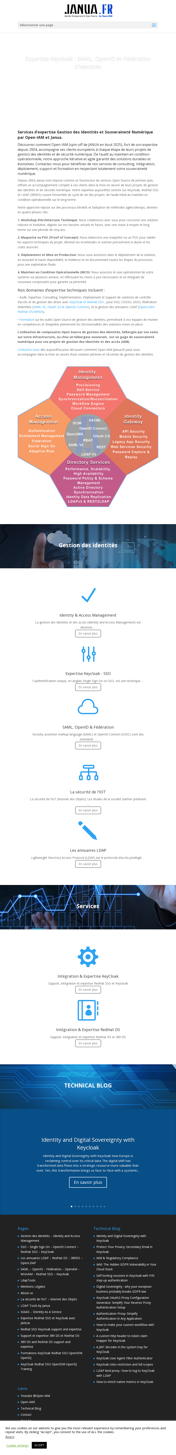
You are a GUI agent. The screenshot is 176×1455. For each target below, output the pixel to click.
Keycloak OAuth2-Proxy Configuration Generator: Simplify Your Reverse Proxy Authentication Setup (123, 1302)
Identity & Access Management (88, 615)
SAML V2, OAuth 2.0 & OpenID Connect (60, 307)
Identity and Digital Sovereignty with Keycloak (88, 1143)
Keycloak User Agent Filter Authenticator (124, 1358)
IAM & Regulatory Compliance (117, 1258)
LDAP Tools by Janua (35, 1306)
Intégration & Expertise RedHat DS (88, 1029)
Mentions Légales (33, 1286)
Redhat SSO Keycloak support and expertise (51, 1329)
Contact (26, 1415)
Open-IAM (28, 1402)
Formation (27, 320)
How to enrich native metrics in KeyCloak (124, 1382)
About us (27, 1293)
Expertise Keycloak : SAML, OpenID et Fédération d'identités (88, 62)
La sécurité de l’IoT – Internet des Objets (49, 1299)
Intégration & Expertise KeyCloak (88, 976)
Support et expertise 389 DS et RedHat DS (50, 1336)
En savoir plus (88, 82)
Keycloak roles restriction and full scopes (124, 1364)
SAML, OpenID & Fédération (88, 727)
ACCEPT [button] (39, 1445)
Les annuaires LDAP (88, 850)
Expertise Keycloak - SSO (88, 673)
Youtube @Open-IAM (35, 1396)
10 (104, 1206)
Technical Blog (31, 1408)
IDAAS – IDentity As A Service (41, 1312)
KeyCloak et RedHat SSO (87, 302)
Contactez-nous (29, 350)
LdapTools (28, 1280)
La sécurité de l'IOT (88, 791)
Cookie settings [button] (17, 1445)
